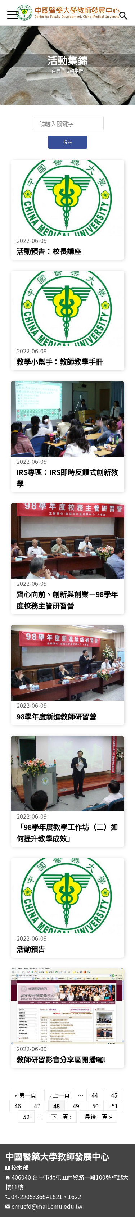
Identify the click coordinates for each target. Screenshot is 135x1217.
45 (114, 1095)
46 (17, 1105)
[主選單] (13, 14)
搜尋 (123, 14)
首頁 (56, 70)
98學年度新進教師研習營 (56, 716)
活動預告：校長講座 (49, 251)
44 (94, 1095)
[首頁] (67, 13)
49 (76, 1105)
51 (115, 1105)
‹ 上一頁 (59, 1095)
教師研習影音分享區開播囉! (61, 1059)
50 (95, 1105)
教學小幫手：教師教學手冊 (60, 361)
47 (37, 1105)
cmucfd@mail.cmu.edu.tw (47, 1206)
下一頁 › (61, 1116)
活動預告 (31, 949)
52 (26, 1116)
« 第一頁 (25, 1095)
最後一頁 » (98, 1116)
